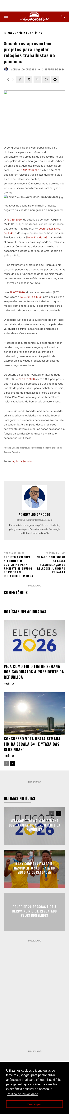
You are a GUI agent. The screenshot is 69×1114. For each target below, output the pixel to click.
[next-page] (12, 763)
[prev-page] (6, 763)
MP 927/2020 (31, 170)
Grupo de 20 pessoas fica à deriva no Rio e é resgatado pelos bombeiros (34, 911)
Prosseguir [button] (34, 1104)
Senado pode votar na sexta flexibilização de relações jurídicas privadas (51, 564)
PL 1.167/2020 (26, 379)
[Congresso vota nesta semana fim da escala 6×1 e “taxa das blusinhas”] (34, 713)
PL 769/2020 (14, 219)
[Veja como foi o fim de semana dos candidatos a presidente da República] (34, 641)
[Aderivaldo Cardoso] (7, 69)
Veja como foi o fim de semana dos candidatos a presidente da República (34, 671)
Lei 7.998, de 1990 (31, 296)
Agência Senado (22, 461)
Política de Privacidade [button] (22, 1094)
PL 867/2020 (17, 292)
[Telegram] (55, 79)
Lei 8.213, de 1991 (37, 237)
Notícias (21, 33)
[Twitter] (28, 79)
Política (36, 33)
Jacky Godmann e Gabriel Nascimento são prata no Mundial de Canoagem (34, 868)
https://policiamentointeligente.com (35, 520)
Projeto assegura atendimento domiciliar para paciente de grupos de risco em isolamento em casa (18, 566)
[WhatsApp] (46, 79)
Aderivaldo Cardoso (23, 69)
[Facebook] (20, 79)
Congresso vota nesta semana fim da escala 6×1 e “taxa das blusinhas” (32, 744)
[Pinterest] (37, 79)
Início (8, 33)
